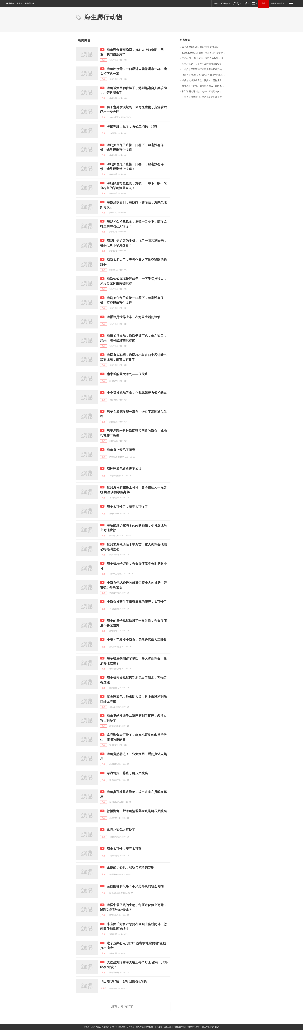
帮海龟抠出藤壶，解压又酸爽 (127, 773)
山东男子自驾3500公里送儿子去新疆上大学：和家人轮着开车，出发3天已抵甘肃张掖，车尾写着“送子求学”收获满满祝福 (204, 97)
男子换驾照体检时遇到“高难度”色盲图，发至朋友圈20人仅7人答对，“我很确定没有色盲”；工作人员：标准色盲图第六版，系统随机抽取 (204, 47)
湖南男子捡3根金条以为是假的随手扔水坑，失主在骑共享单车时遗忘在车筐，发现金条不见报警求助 (204, 75)
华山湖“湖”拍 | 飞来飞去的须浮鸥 (123, 981)
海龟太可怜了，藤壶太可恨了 (127, 506)
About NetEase (118, 1027)
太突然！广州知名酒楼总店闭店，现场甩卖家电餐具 (204, 86)
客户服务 (158, 1027)
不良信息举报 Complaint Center (186, 1027)
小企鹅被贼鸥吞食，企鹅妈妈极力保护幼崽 (137, 393)
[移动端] (215, 3)
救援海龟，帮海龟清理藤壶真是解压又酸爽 (137, 811)
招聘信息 (149, 1027)
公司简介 (130, 1027)
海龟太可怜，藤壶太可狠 (124, 848)
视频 (103, 60)
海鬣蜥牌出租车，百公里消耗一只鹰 (132, 126)
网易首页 (10, 3)
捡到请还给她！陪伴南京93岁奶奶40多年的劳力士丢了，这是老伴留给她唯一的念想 (204, 91)
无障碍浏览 (29, 3)
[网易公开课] (225, 3)
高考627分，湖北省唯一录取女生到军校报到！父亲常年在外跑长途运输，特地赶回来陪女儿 (204, 58)
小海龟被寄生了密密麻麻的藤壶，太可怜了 (137, 601)
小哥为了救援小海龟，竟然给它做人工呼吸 (137, 639)
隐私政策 (168, 1027)
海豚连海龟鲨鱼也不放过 (124, 468)
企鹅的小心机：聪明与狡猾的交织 (130, 867)
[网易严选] (236, 3)
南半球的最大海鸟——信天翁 (127, 374)
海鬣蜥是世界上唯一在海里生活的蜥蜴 (133, 317)
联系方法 (140, 1027)
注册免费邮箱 (276, 3)
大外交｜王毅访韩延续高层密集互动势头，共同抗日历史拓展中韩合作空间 (204, 69)
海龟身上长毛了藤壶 (121, 450)
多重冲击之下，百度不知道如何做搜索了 (202, 64)
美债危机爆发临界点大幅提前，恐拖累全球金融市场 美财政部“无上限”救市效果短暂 (204, 80)
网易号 (103, 988)
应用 (18, 3)
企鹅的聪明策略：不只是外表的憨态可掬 (135, 886)
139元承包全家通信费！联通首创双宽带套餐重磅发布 (204, 53)
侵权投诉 (215, 1027)
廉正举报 (206, 1027)
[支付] (246, 3)
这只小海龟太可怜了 (121, 829)
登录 (264, 3)
